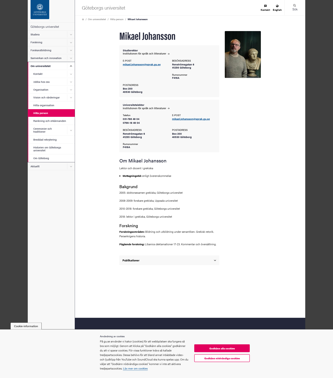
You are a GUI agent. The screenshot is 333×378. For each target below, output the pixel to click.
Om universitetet (40, 66)
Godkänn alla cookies (222, 348)
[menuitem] (265, 8)
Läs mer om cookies (135, 368)
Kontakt (37, 73)
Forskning (36, 42)
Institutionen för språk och (145, 53)
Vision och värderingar (46, 97)
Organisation (40, 89)
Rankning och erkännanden (49, 121)
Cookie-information (26, 326)
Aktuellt (35, 166)
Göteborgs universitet (45, 26)
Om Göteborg (41, 158)
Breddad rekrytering (45, 139)
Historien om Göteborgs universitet (47, 148)
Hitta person (40, 113)
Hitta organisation (43, 105)
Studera (35, 34)
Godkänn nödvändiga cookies (222, 358)
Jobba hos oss (41, 81)
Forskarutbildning (41, 50)
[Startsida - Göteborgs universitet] (51, 11)
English (277, 9)
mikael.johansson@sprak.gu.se (142, 64)
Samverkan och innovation (46, 58)
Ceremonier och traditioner (42, 130)
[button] (294, 7)
